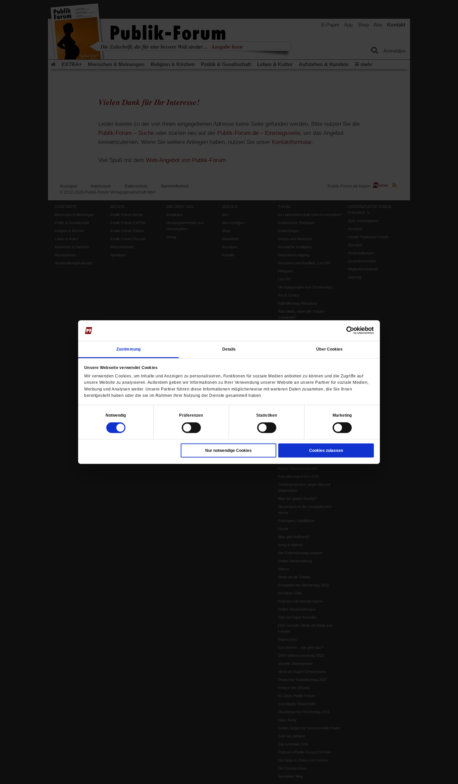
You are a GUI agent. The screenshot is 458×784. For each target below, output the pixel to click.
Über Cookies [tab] (329, 349)
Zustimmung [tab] (128, 349)
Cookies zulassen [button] (326, 450)
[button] (116, 415)
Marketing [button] (342, 415)
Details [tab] (229, 349)
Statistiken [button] (266, 415)
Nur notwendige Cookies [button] (228, 450)
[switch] (191, 427)
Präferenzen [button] (191, 415)
